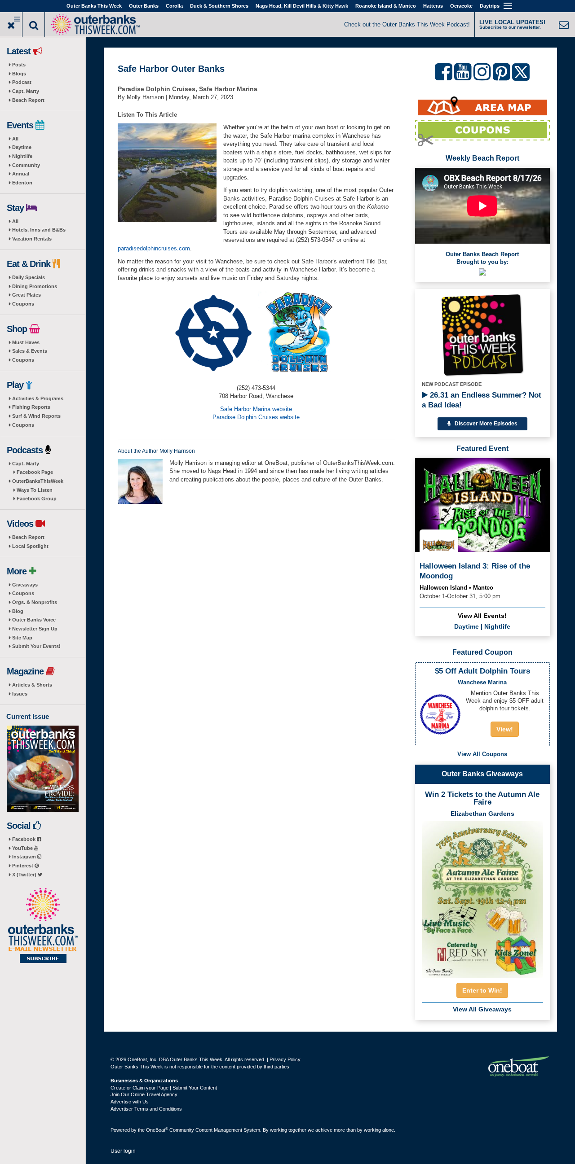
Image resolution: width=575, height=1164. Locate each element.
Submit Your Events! (36, 646)
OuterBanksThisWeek (37, 481)
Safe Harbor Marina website (256, 409)
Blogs (19, 73)
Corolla (174, 6)
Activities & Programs (37, 398)
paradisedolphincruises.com (154, 248)
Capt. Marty (25, 91)
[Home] (95, 23)
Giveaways (25, 584)
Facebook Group (37, 498)
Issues (19, 693)
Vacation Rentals (32, 238)
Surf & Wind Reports (36, 416)
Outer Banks (144, 6)
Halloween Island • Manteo (456, 587)
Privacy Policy (285, 1059)
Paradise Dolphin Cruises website (256, 417)
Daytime (21, 147)
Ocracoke (461, 6)
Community (26, 165)
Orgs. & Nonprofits (34, 602)
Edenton (22, 182)
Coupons (23, 303)
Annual (20, 173)
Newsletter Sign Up (35, 628)
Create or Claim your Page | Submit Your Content (164, 1087)
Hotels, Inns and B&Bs (39, 229)
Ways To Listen (35, 490)
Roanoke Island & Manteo (385, 6)
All (15, 138)
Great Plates (26, 295)
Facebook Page (35, 472)
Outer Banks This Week (94, 6)
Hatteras (433, 6)
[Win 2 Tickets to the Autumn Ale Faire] (482, 897)
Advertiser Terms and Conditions (146, 1108)
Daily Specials (28, 277)
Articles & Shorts (32, 684)
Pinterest (23, 865)
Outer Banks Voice (34, 619)
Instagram (24, 856)
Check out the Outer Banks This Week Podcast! (407, 24)
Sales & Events (29, 351)
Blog (17, 611)
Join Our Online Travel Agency (144, 1094)
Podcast (21, 82)
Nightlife (22, 156)
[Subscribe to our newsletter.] (42, 926)
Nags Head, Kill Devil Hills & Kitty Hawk (302, 6)
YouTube (23, 848)
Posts (19, 64)
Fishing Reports (31, 407)
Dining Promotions (34, 286)
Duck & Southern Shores (219, 6)
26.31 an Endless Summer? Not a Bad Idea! (481, 400)
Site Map (22, 637)
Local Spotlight (30, 546)
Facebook (24, 839)
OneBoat (157, 1130)
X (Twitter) (25, 874)
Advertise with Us (130, 1101)
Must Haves (26, 342)
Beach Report (28, 100)
